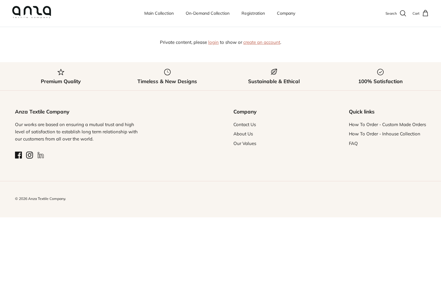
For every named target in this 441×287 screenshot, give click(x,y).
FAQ (353, 143)
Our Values (244, 143)
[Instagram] (29, 155)
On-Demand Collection (208, 13)
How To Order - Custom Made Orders (387, 124)
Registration (253, 13)
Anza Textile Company (46, 198)
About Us (243, 134)
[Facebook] (18, 155)
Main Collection (159, 13)
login (213, 42)
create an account (261, 42)
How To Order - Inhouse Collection (384, 134)
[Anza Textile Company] (31, 13)
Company (286, 13)
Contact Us (244, 124)
